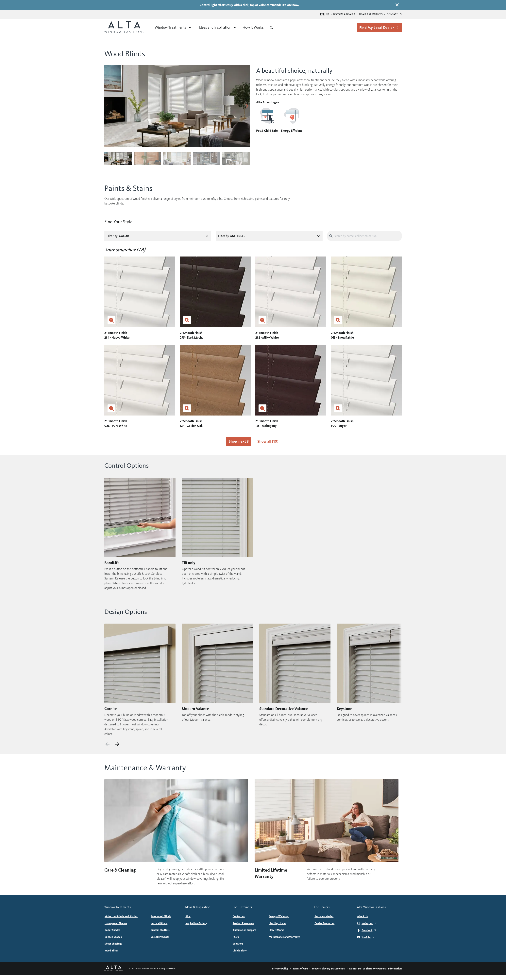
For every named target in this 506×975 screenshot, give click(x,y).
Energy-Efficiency (279, 916)
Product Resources (243, 923)
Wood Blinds (112, 950)
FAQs (236, 937)
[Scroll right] (117, 744)
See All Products (160, 937)
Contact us (394, 14)
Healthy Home (277, 923)
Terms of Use (300, 968)
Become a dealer (344, 14)
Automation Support (244, 930)
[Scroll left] (107, 744)
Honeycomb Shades (116, 923)
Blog (188, 916)
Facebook (367, 930)
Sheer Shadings (113, 943)
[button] (247, 106)
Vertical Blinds (159, 923)
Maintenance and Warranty (284, 937)
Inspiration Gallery (196, 923)
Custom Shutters (160, 930)
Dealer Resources (371, 14)
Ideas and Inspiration (215, 27)
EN (322, 14)
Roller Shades (112, 930)
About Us (362, 916)
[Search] (271, 27)
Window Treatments (170, 27)
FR (327, 14)
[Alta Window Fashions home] (124, 27)
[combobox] (167, 236)
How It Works (253, 27)
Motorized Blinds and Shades (121, 916)
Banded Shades (113, 937)
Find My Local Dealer (376, 27)
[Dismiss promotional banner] (397, 5)
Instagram (367, 923)
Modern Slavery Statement (327, 968)
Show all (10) (267, 441)
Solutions (238, 943)
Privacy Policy (280, 968)
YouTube (366, 937)
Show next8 (239, 441)
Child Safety (240, 950)
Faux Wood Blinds (161, 916)
